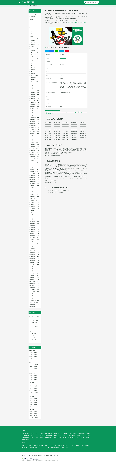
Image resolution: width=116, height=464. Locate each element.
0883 (38, 264)
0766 (34, 218)
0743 (34, 208)
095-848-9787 (57, 135)
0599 (30, 200)
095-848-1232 (74, 126)
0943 (30, 277)
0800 (34, 16)
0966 (38, 287)
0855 (38, 252)
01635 (35, 75)
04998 (30, 164)
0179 (38, 89)
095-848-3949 (63, 58)
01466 (34, 60)
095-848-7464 (57, 122)
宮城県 (35, 354)
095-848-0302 (57, 133)
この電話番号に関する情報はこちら (52, 110)
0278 (34, 129)
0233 (30, 106)
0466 (38, 150)
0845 (34, 245)
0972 (34, 291)
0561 (30, 179)
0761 (34, 216)
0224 (30, 102)
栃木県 (35, 368)
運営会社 (24, 455)
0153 (34, 62)
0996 (30, 306)
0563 (38, 179)
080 (33, 22)
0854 (34, 252)
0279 (38, 129)
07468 (30, 212)
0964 (30, 287)
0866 (34, 258)
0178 (34, 89)
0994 (34, 304)
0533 (38, 166)
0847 (30, 247)
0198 (38, 98)
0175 (38, 87)
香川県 (30, 404)
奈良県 (30, 392)
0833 (34, 237)
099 (38, 300)
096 (38, 285)
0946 (38, 277)
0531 (30, 166)
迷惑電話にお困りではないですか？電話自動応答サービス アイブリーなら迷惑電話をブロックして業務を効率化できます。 (66, 112)
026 (34, 119)
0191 (38, 94)
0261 (30, 121)
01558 (30, 65)
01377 (35, 48)
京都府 (30, 390)
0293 (38, 137)
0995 (38, 304)
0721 (30, 202)
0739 (34, 206)
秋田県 (30, 356)
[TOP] (27, 5)
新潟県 (30, 377)
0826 (30, 235)
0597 (38, 196)
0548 (38, 171)
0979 (30, 295)
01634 (30, 75)
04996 (35, 162)
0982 (35, 297)
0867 (38, 258)
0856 (30, 254)
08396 (35, 243)
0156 (35, 65)
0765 (30, 218)
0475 (30, 154)
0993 (30, 304)
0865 (30, 258)
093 (37, 273)
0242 (38, 110)
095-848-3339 (48, 130)
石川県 (30, 379)
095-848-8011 (83, 126)
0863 (38, 256)
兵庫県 (35, 389)
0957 (30, 285)
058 (34, 191)
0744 (38, 208)
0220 (34, 100)
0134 (30, 44)
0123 (34, 38)
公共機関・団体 (32, 333)
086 (34, 256)
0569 (38, 183)
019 (34, 94)
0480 (38, 156)
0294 (30, 139)
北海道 (30, 352)
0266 (34, 123)
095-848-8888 (48, 139)
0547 (34, 171)
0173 (30, 87)
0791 (34, 227)
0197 (34, 98)
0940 (34, 275)
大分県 (30, 415)
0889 (30, 268)
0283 (30, 133)
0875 (30, 262)
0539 (30, 169)
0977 (34, 293)
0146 (30, 60)
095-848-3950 (65, 131)
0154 (38, 62)
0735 (30, 204)
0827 (34, 235)
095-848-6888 (48, 137)
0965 (34, 287)
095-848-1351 (65, 130)
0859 (30, 256)
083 (30, 237)
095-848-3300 (83, 124)
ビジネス (31, 318)
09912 (30, 302)
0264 (38, 121)
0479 (30, 156)
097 (30, 291)
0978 (38, 293)
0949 (38, 279)
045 (30, 148)
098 (34, 295)
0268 (30, 125)
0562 (34, 179)
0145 (38, 56)
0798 (30, 231)
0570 (30, 33)
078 (34, 225)
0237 (30, 108)
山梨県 (30, 375)
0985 (38, 299)
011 (30, 38)
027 (38, 125)
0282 (38, 131)
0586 (38, 193)
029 (30, 137)
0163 (30, 73)
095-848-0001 (74, 135)
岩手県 (30, 354)
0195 (30, 98)
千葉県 (35, 366)
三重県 (35, 387)
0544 (38, 169)
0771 (30, 221)
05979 (30, 198)
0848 (30, 248)
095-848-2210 (74, 124)
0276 (38, 127)
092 (30, 273)
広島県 (35, 400)
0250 (30, 115)
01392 (30, 52)
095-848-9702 (57, 128)
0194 (38, 96)
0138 (30, 50)
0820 (30, 233)
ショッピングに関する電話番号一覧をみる (54, 192)
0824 (38, 233)
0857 (34, 254)
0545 (30, 171)
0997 (39, 306)
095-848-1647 (57, 137)
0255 (38, 115)
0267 (38, 123)
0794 (38, 227)
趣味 (37, 320)
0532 (34, 166)
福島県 (30, 358)
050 (30, 27)
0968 (34, 289)
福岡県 (30, 411)
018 (30, 90)
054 (34, 169)
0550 (34, 173)
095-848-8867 (83, 128)
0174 (34, 87)
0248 (34, 114)
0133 (35, 42)
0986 (30, 300)
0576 (34, 187)
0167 (30, 85)
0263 (34, 121)
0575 (30, 187)
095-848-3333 (48, 122)
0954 (30, 283)
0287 (30, 135)
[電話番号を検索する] (86, 2)
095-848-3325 (65, 137)
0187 (30, 94)
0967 (30, 289)
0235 (38, 106)
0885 (34, 266)
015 (38, 60)
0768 (30, 220)
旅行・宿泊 (31, 320)
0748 (30, 214)
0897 (34, 272)
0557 (34, 177)
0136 (38, 44)
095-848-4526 (83, 130)
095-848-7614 (65, 124)
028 (30, 131)
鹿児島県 (31, 417)
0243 (30, 112)
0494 (38, 158)
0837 (38, 239)
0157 (35, 67)
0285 (38, 133)
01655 (30, 81)
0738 (30, 206)
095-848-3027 (57, 139)
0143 (30, 56)
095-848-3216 (48, 135)
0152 (30, 62)
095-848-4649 (74, 122)
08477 (34, 247)
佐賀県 (35, 411)
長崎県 (30, 413)
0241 (34, 110)
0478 (38, 154)
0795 (30, 229)
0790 (30, 227)
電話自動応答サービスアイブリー (51, 455)
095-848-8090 (74, 130)
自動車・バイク (32, 332)
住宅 (38, 316)
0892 (38, 268)
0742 (30, 208)
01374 (30, 48)
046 (33, 148)
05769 (30, 189)
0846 (38, 245)
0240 (30, 110)
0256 (30, 117)
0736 (34, 204)
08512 (34, 248)
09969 (34, 306)
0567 (30, 183)
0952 (38, 281)
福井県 (35, 379)
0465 (34, 150)
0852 (35, 250)
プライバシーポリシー (32, 455)
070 (30, 22)
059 (34, 194)
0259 (30, 119)
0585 (34, 193)
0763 (38, 216)
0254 (34, 115)
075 (38, 214)
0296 (38, 139)
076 (30, 216)
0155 (35, 63)
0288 (34, 135)
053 (38, 164)
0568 (34, 183)
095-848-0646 (83, 137)
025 (38, 114)
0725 (34, 202)
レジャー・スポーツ (33, 328)
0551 (38, 173)
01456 (30, 58)
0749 (34, 214)
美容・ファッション (33, 326)
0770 (38, 220)
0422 (37, 142)
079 (37, 225)
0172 (38, 85)
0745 (30, 210)
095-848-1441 (83, 133)
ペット (30, 337)
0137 (30, 46)
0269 (34, 125)
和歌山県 (36, 392)
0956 (38, 283)
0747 (35, 212)
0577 (35, 189)
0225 (34, 102)
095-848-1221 (74, 133)
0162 (35, 71)
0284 (34, 133)
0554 (34, 175)
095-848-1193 (74, 131)
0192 (30, 96)
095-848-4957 (74, 128)
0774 (30, 223)
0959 (34, 285)
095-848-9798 (48, 124)
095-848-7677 (83, 122)
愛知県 (35, 385)
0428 (30, 144)
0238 (34, 108)
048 (34, 156)
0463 (30, 150)
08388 (30, 243)
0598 (35, 198)
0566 (38, 181)
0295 (34, 139)
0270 (30, 127)
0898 (38, 272)
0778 (38, 223)
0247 (30, 114)
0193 (34, 96)
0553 (30, 175)
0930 (30, 275)
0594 (38, 194)
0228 (30, 104)
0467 (30, 152)
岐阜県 (30, 387)
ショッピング (63, 75)
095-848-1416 (57, 130)
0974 (30, 293)
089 (34, 268)
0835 (30, 239)
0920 (34, 273)
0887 (38, 266)
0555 (38, 175)
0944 (34, 277)
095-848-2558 (65, 126)
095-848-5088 (74, 137)
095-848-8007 (48, 133)
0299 (34, 141)
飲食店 (30, 330)
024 (38, 108)
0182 (34, 90)
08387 (34, 241)
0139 (34, 50)
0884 (30, 266)
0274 (34, 127)
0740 (38, 206)
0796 (34, 229)
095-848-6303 (65, 135)
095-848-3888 (65, 122)
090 (37, 22)
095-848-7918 (57, 131)
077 (34, 220)
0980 (38, 295)
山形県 (35, 356)
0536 (30, 168)
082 (38, 231)
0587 (30, 194)
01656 (35, 81)
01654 (34, 79)
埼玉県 (30, 366)
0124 (38, 38)
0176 (30, 89)
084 (30, 245)
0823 (34, 233)
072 (37, 200)
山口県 (30, 402)
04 (30, 142)
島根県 (35, 398)
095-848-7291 (48, 131)
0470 (38, 152)
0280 (34, 131)
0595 (30, 196)
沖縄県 (36, 417)
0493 (34, 158)
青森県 (35, 352)
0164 (30, 77)
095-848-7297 (74, 139)
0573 (34, 185)
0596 (34, 196)
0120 (30, 16)
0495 (30, 160)
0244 (34, 112)
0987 (34, 300)
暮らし (35, 337)
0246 (38, 112)
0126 (34, 40)
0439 (34, 146)
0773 (38, 221)
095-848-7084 (48, 126)
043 (34, 144)
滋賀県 (35, 390)
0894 (34, 270)
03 (37, 141)
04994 (30, 162)
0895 (38, 270)
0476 (34, 154)
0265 (30, 123)
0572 (30, 185)
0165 (30, 79)
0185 (34, 92)
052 (35, 164)
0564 (30, 181)
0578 (30, 191)
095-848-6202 (83, 135)
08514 (30, 250)
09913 (35, 302)
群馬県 (30, 370)
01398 (30, 54)
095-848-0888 (57, 124)
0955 (34, 283)
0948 (34, 279)
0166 (35, 83)
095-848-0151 (65, 133)
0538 (38, 168)
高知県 (30, 406)
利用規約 (40, 455)
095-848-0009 (57, 126)
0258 (38, 117)
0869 (34, 260)
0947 (30, 279)
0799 (34, 231)
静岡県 (30, 385)
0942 (38, 275)
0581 (38, 191)
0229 (34, 104)
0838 (30, 241)
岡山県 (30, 400)
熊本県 (35, 413)
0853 (30, 252)
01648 (34, 77)
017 (34, 85)
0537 (34, 168)
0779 (30, 225)
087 (38, 260)
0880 (34, 264)
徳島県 (35, 402)
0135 (34, 44)
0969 (38, 289)
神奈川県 (36, 364)
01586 (34, 69)
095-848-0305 (83, 131)
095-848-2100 (65, 139)
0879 (38, 262)
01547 (30, 63)
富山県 (35, 377)
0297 (30, 141)
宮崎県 (35, 415)
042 (33, 142)
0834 (38, 237)
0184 (30, 92)
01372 (34, 46)
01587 (30, 71)
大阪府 (30, 389)
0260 (38, 119)
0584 (30, 193)
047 (34, 152)
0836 (34, 239)
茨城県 (30, 368)
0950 (34, 281)
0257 (34, 117)
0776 (34, 223)
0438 (30, 146)
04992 (34, 160)
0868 (30, 260)
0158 (30, 69)
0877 (34, 262)
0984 (34, 299)
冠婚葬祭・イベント (33, 339)
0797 (38, 229)
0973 (38, 291)
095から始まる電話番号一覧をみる (52, 155)
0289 (38, 135)
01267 (30, 42)
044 (38, 146)
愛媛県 (35, 404)
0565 (34, 181)
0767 (38, 218)
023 (38, 104)
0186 (38, 92)
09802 (30, 297)
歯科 (30, 341)
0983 (30, 299)
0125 (30, 40)
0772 (34, 221)
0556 (30, 177)
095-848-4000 (48, 128)
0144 (34, 56)
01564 (30, 67)
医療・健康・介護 (33, 322)
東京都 (30, 364)
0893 (30, 270)
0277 (30, 129)
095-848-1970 (65, 128)
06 (33, 200)
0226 (38, 102)
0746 (34, 210)
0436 (38, 144)
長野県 (35, 375)
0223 (38, 100)
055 (30, 173)
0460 (37, 148)
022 (30, 100)
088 (30, 264)
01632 (34, 73)
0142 (35, 54)
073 (38, 202)
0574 (38, 185)
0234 (34, 106)
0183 (38, 90)
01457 (35, 58)
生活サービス (32, 316)
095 (30, 281)
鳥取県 (30, 398)
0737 (38, 204)
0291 (34, 137)
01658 (30, 83)
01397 (35, 52)
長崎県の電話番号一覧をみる (51, 182)
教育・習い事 (32, 324)
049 (30, 158)
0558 (38, 177)
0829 (38, 235)
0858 (38, 254)
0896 (30, 272)
